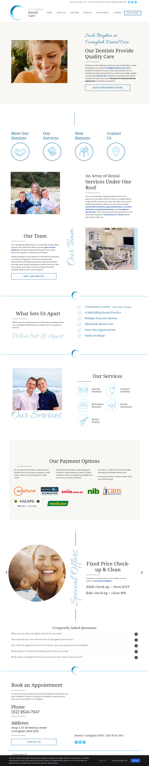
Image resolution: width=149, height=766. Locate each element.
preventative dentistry (95, 207)
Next (141, 572)
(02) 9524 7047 (81, 2)
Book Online (133, 13)
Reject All (102, 760)
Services (87, 13)
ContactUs (114, 135)
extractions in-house (113, 215)
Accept (135, 760)
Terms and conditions (102, 581)
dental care (101, 76)
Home (12, 7)
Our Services (51, 135)
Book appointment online (107, 88)
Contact (117, 13)
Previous (6, 572)
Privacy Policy (53, 763)
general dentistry (115, 207)
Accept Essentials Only (119, 760)
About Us (61, 13)
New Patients (102, 13)
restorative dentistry (104, 209)
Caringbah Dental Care (115, 68)
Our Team (74, 13)
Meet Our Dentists (20, 135)
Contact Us (34, 742)
